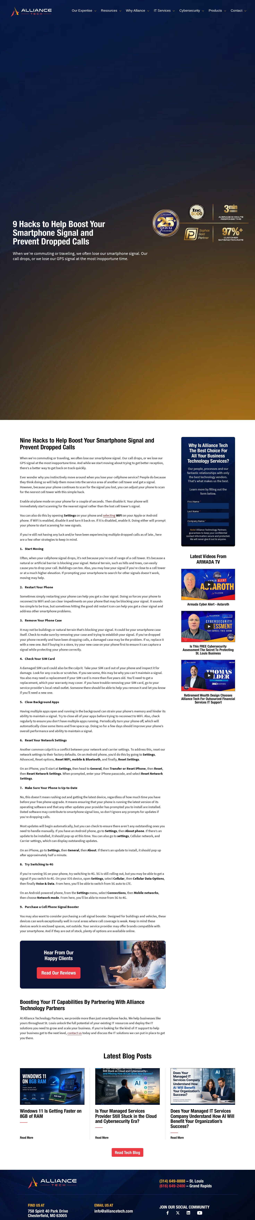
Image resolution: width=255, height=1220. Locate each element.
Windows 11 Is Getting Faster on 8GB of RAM (51, 1113)
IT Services (162, 10)
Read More (26, 1137)
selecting (109, 515)
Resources (109, 10)
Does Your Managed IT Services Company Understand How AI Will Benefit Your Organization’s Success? (202, 1118)
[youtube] (199, 1213)
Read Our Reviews (58, 973)
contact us (74, 1033)
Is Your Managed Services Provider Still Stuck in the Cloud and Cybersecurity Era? (126, 1116)
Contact (236, 10)
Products (215, 10)
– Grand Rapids (185, 1185)
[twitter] (178, 1213)
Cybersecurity (189, 10)
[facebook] (167, 1213)
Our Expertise (82, 10)
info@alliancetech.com (113, 1211)
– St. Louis (181, 1180)
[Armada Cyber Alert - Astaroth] (208, 584)
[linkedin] (188, 1213)
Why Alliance (135, 10)
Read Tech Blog (127, 1152)
